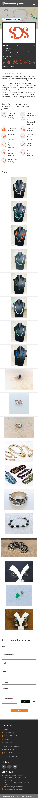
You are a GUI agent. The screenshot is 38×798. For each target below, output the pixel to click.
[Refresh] (34, 701)
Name (4, 646)
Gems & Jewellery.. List (13, 19)
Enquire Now (31, 45)
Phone (4, 671)
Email (4, 663)
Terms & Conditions (11, 756)
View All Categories (9, 66)
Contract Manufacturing (12, 736)
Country (5, 680)
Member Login (9, 749)
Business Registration (12, 746)
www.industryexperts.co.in (13, 789)
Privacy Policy (9, 753)
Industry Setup (9, 732)
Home (6, 729)
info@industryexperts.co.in (13, 787)
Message (5, 688)
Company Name (8, 655)
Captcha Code (7, 699)
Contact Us (8, 743)
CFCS (33, 796)
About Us (7, 739)
